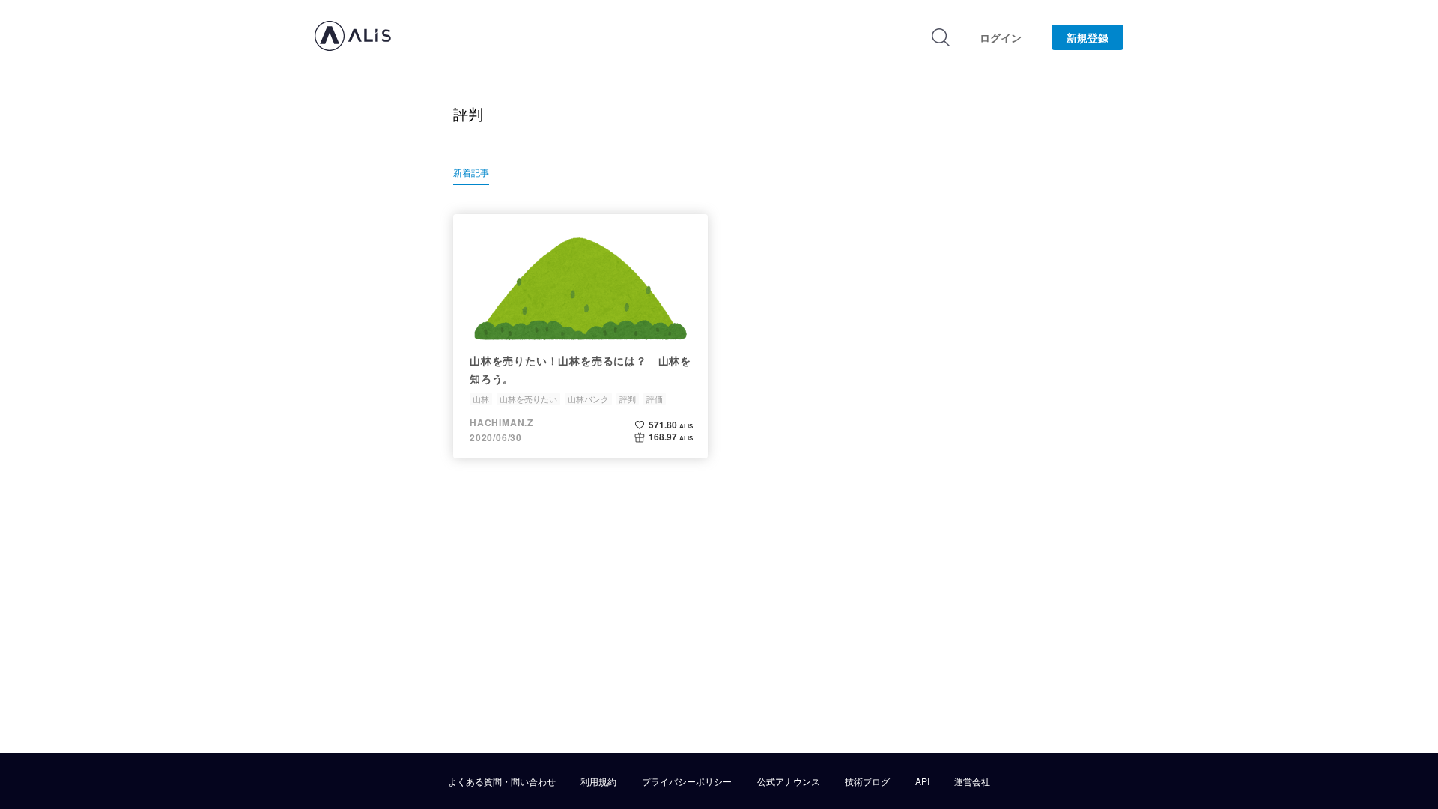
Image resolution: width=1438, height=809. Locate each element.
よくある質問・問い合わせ (502, 781)
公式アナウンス (788, 781)
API (922, 781)
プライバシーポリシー (687, 781)
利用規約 (598, 781)
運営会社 (972, 781)
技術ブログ (867, 781)
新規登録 (1087, 37)
